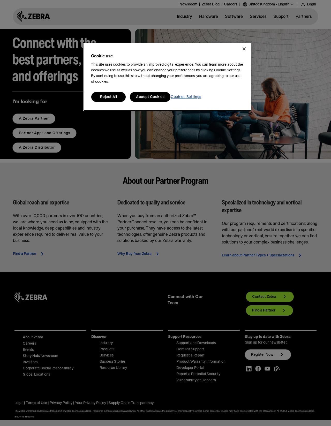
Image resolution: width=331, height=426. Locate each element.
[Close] (244, 49)
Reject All (108, 97)
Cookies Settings (186, 97)
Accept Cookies (150, 97)
